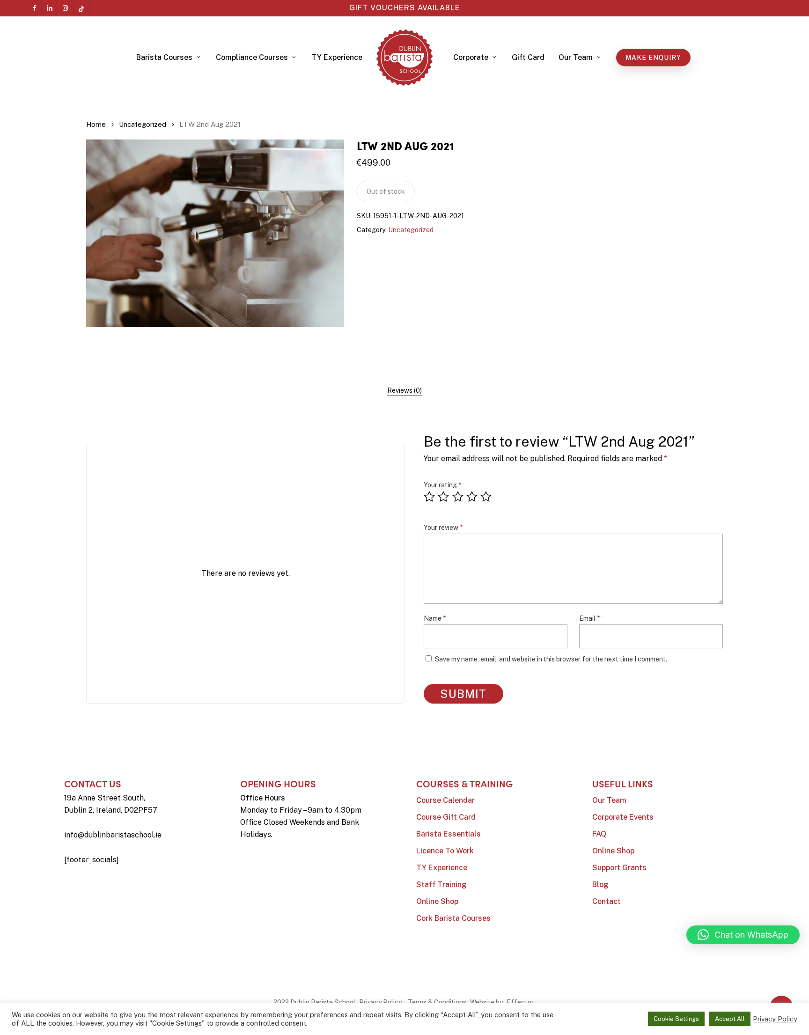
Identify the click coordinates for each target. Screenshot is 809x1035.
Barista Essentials (448, 833)
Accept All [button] (730, 1018)
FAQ (599, 833)
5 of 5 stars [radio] (486, 496)
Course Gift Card (446, 817)
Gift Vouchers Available (404, 7)
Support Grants (619, 867)
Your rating (442, 485)
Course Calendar (445, 800)
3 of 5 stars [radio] (458, 496)
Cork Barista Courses (453, 918)
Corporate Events (623, 817)
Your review (443, 527)
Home (96, 124)
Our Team (609, 800)
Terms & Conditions (437, 1002)
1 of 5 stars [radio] (430, 496)
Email (589, 618)
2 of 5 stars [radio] (444, 496)
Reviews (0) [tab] (404, 390)
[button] (743, 934)
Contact (606, 901)
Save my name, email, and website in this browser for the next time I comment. (551, 659)
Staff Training (441, 884)
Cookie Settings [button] (676, 1018)
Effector (520, 1002)
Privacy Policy (380, 1002)
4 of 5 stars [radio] (472, 496)
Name (435, 618)
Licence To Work (445, 850)
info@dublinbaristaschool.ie (113, 834)
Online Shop (437, 901)
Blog (600, 884)
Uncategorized (142, 124)
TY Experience (441, 867)
